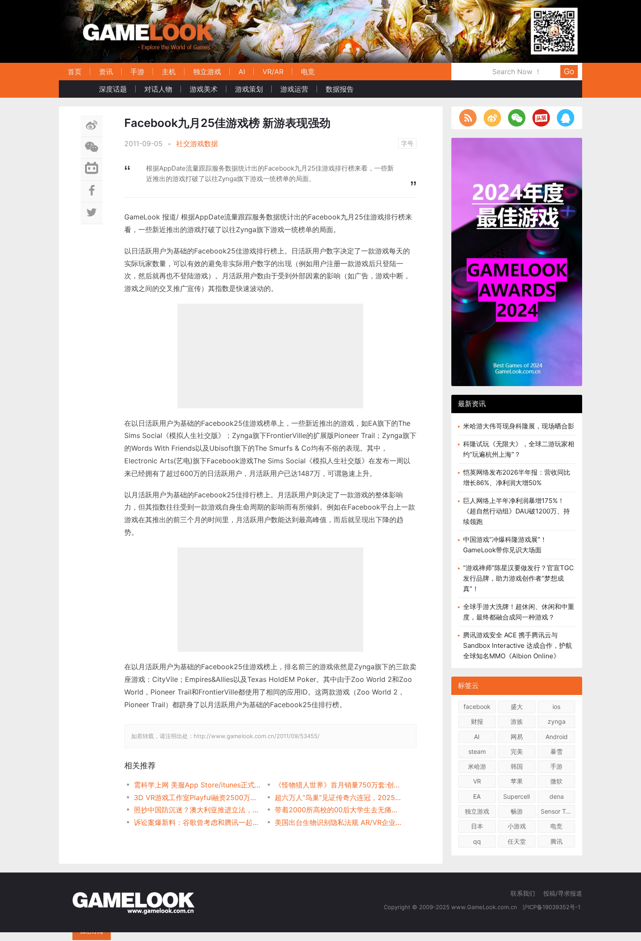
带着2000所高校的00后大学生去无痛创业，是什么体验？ (338, 809)
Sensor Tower (558, 811)
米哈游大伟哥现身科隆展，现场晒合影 (518, 426)
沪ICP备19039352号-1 (552, 906)
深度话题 (113, 89)
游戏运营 (294, 89)
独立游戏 (207, 71)
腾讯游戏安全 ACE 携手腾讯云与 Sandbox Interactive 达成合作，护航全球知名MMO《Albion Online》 (517, 645)
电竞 (308, 71)
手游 (137, 71)
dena (556, 796)
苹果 (517, 781)
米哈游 (477, 766)
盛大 (517, 706)
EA (477, 796)
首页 (75, 71)
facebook (477, 706)
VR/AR (273, 71)
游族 (517, 721)
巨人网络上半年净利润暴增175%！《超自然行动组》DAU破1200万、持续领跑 (516, 511)
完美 (517, 751)
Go (569, 71)
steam (477, 751)
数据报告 (340, 89)
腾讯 (556, 841)
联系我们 (523, 893)
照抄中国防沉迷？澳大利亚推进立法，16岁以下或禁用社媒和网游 (197, 809)
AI (242, 71)
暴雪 (556, 751)
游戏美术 (204, 89)
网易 (517, 736)
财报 (477, 721)
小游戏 (517, 826)
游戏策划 (249, 89)
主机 (169, 71)
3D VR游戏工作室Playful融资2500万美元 (197, 797)
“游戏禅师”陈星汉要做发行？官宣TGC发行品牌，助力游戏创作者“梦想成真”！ (518, 578)
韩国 (517, 766)
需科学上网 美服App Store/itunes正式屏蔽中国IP (197, 784)
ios (556, 706)
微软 (556, 781)
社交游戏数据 (197, 143)
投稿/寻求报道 (562, 893)
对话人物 (158, 89)
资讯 (106, 71)
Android (557, 736)
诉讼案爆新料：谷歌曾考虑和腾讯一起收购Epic (197, 822)
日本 (477, 826)
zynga (557, 721)
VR (477, 781)
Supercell (516, 796)
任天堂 (517, 841)
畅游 (517, 811)
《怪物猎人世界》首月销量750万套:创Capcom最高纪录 (338, 784)
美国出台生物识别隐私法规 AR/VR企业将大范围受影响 (338, 822)
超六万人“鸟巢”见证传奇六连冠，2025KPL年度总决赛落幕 (338, 797)
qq (477, 841)
